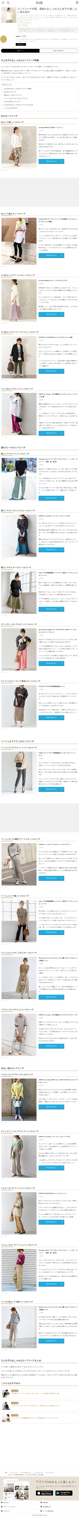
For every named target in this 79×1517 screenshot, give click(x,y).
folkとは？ (6, 1502)
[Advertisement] (39, 192)
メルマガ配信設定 (48, 1511)
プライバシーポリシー (10, 1507)
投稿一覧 (20, 44)
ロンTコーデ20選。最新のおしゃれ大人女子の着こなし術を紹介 (26, 1474)
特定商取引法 (46, 1507)
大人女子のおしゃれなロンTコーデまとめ (18, 105)
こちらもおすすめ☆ (11, 108)
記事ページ (20, 50)
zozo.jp (6, 170)
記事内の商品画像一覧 (58, 50)
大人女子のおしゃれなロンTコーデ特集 (17, 89)
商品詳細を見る (51, 161)
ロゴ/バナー (6, 1511)
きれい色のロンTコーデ (12, 101)
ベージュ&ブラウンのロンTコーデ (16, 98)
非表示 (9, 84)
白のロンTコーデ (10, 92)
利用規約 (45, 1502)
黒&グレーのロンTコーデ (13, 95)
